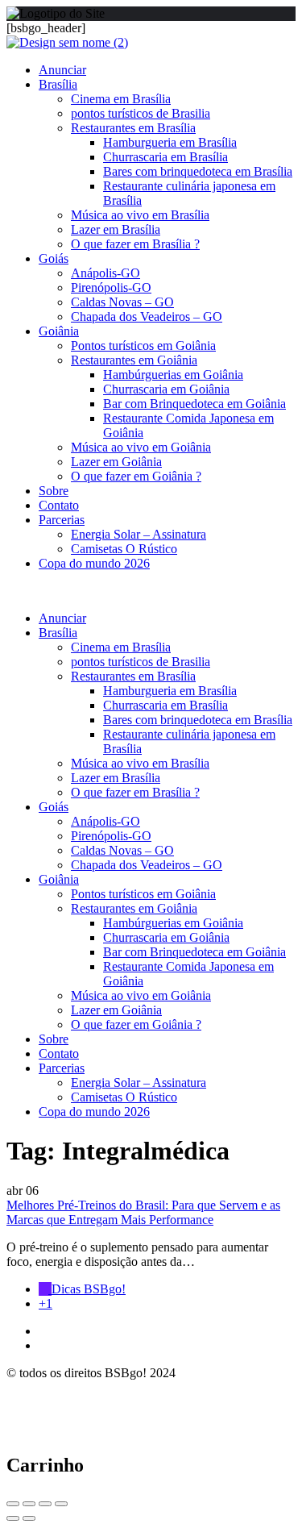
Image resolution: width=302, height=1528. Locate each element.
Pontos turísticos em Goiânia (143, 345)
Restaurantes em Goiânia (134, 360)
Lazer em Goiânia (116, 461)
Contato (59, 505)
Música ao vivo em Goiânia (141, 447)
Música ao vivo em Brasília (140, 215)
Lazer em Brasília (115, 229)
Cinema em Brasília (121, 99)
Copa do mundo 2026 (94, 563)
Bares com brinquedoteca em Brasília (197, 171)
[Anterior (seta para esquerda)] (12, 1518)
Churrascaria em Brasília (165, 157)
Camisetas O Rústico (124, 549)
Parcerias (62, 520)
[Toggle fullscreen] (45, 1503)
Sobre (53, 491)
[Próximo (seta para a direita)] (29, 1518)
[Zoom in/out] (61, 1503)
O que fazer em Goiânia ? (136, 476)
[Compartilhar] (29, 1503)
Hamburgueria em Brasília (170, 142)
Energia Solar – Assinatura (138, 534)
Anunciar (62, 70)
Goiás (53, 258)
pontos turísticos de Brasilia (140, 113)
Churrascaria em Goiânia (166, 389)
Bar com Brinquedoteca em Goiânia (194, 403)
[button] (151, 591)
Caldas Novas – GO (122, 302)
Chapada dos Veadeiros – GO (146, 316)
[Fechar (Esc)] (12, 1503)
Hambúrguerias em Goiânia (173, 374)
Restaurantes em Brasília (133, 128)
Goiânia (59, 331)
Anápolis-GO (105, 273)
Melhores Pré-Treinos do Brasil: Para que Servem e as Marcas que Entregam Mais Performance (143, 1212)
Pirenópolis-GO (111, 287)
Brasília (58, 84)
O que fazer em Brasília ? (135, 244)
